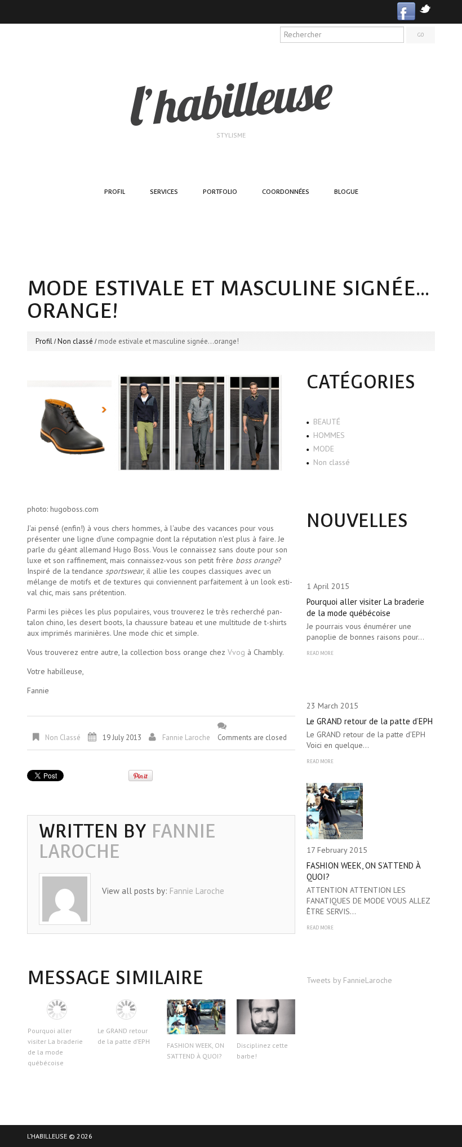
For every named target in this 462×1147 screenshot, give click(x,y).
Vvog (236, 652)
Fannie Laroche (186, 737)
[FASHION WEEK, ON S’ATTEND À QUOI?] (196, 1016)
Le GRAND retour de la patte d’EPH (369, 721)
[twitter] (425, 7)
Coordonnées (285, 192)
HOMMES (329, 435)
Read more (320, 653)
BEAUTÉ (326, 422)
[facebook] (406, 10)
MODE (323, 449)
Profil (114, 192)
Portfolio (220, 192)
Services (164, 192)
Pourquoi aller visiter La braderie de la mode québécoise (365, 607)
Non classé (75, 341)
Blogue (346, 192)
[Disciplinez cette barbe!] (266, 1016)
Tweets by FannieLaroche (349, 980)
